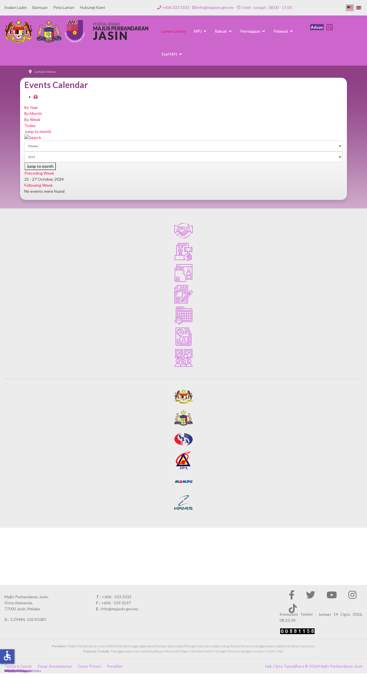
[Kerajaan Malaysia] (183, 396)
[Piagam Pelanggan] (183, 230)
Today (30, 125)
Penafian (114, 666)
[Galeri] (183, 358)
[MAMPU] (183, 481)
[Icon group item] (291, 594)
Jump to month (37, 131)
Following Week (38, 185)
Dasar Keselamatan (55, 666)
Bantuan (40, 7)
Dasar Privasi (89, 666)
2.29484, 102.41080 (28, 619)
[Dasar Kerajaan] (183, 252)
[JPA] (183, 460)
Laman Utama (173, 31)
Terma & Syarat (18, 666)
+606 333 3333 (175, 7)
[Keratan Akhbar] (183, 337)
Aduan (317, 27)
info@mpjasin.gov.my (215, 7)
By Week (32, 119)
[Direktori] (183, 273)
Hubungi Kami (92, 7)
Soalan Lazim (15, 7)
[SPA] (183, 439)
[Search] (183, 138)
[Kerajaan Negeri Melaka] (183, 418)
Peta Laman (63, 7)
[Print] (36, 96)
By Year (31, 107)
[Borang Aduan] (183, 294)
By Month (33, 113)
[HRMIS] (183, 503)
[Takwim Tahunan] (183, 315)
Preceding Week (39, 173)
